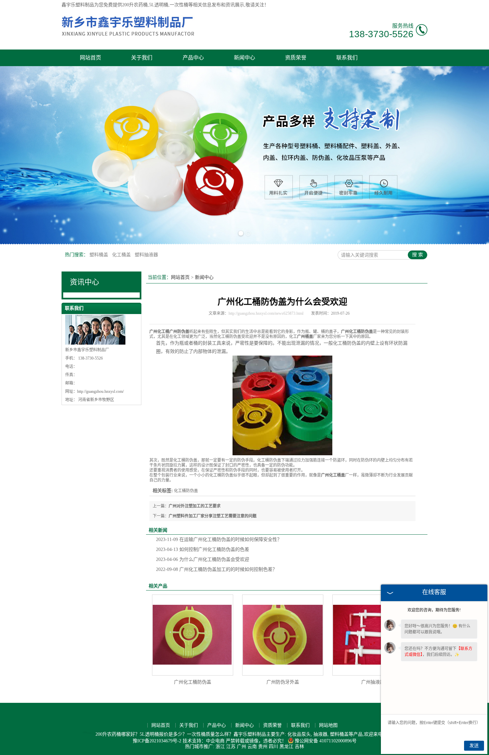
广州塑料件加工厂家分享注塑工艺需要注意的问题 (212, 516)
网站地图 (328, 725)
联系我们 (347, 57)
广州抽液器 (373, 682)
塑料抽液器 (146, 254)
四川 (273, 746)
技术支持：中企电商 (204, 740)
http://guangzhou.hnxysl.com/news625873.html (266, 313)
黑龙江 (286, 746)
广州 (241, 746)
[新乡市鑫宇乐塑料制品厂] (128, 38)
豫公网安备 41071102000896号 (326, 740)
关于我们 (141, 57)
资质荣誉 (295, 57)
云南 (252, 746)
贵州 (262, 746)
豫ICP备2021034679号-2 (157, 740)
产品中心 (193, 57)
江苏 (231, 746)
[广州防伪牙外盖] (282, 635)
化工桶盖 (122, 254)
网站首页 (90, 57)
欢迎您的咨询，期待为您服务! (434, 610)
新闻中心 (244, 57)
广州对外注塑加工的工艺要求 (195, 506)
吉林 (299, 746)
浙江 (220, 746)
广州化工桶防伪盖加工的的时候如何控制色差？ (216, 569)
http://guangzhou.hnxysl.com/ (100, 391)
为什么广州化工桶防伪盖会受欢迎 (202, 559)
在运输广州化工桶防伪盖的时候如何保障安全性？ (219, 539)
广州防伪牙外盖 (282, 682)
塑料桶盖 (99, 254)
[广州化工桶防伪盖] (192, 635)
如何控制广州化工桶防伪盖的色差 (202, 549)
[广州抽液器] (372, 635)
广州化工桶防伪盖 (192, 682)
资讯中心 (84, 282)
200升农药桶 (135, 4)
